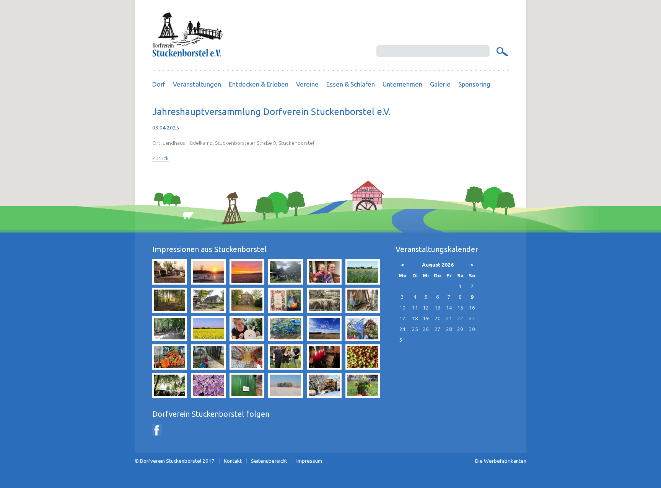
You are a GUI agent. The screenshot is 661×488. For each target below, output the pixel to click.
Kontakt (233, 461)
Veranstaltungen (197, 84)
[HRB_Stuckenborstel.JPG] (324, 310)
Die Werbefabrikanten (500, 461)
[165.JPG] (208, 395)
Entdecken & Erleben (258, 84)
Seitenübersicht (269, 461)
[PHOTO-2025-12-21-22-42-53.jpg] (324, 367)
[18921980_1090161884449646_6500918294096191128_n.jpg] (169, 339)
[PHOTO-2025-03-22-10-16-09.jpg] (208, 367)
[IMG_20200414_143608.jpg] (324, 339)
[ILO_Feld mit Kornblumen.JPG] (362, 282)
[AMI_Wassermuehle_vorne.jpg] (247, 310)
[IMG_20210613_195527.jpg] (169, 282)
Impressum (309, 461)
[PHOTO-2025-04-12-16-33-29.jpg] (247, 367)
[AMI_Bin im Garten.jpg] (247, 395)
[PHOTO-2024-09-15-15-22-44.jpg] (362, 339)
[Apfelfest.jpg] (362, 395)
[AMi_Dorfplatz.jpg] (208, 310)
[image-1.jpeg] (362, 310)
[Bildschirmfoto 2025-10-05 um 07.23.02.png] (169, 395)
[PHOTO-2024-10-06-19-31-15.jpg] (169, 367)
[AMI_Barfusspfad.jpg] (169, 310)
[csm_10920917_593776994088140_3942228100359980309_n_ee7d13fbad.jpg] (285, 310)
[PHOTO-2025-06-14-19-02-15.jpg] (285, 367)
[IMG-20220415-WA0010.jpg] (324, 282)
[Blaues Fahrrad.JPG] (285, 339)
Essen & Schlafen (350, 84)
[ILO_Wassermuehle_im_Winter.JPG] (324, 395)
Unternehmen (402, 84)
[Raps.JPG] (208, 339)
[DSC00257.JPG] (208, 282)
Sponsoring (474, 84)
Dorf (158, 84)
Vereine (307, 84)
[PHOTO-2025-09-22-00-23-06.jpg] (247, 282)
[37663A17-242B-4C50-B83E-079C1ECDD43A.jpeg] (285, 282)
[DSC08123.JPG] (285, 395)
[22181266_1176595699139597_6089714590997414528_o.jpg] (362, 367)
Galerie (440, 84)
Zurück (160, 158)
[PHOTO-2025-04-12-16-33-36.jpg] (247, 339)
